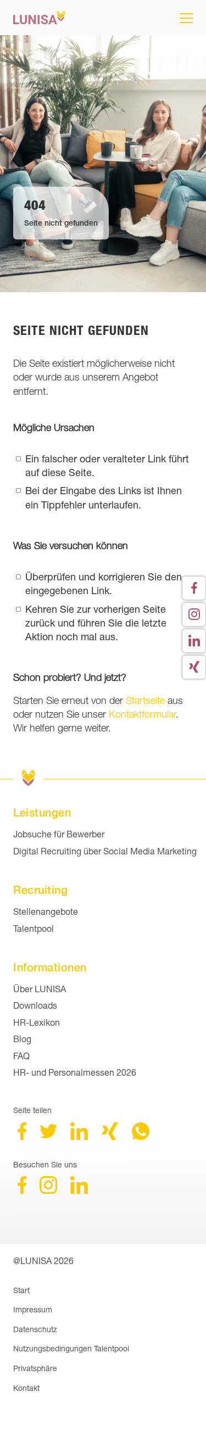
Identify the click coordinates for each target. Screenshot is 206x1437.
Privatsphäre (35, 1368)
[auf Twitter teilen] (48, 1136)
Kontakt (26, 1388)
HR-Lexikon (36, 1022)
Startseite (145, 700)
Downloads (35, 1005)
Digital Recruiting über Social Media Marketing (105, 851)
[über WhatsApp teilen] (140, 1136)
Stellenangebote (45, 911)
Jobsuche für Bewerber (58, 834)
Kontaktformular (142, 714)
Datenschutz (35, 1329)
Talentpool (33, 928)
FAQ (21, 1055)
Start (21, 1290)
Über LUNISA (39, 988)
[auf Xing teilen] (110, 1136)
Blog (22, 1038)
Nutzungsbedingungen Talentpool (71, 1348)
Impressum (32, 1309)
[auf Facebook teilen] (22, 1136)
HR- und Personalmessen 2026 (74, 1072)
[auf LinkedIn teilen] (79, 1136)
